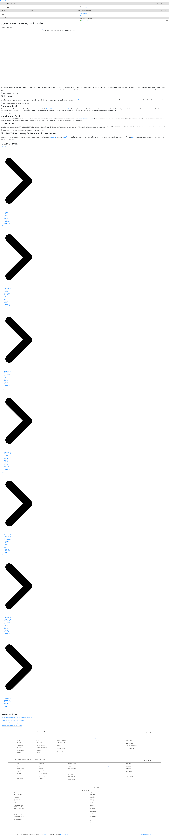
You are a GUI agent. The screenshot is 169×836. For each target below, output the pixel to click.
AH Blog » (19, 752)
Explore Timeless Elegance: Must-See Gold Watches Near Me (17, 717)
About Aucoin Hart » (21, 739)
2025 (3, 226)
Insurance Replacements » (42, 747)
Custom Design (40, 742)
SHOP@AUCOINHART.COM (131, 745)
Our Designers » (17, 800)
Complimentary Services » (42, 748)
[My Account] (161, 3)
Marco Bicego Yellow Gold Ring (80, 99)
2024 (3, 308)
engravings (65, 137)
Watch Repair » (39, 740)
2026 (3, 149)
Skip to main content (5, 0)
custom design (52, 137)
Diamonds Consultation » (41, 745)
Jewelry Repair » (40, 739)
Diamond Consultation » (94, 800)
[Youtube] (148, 732)
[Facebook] (142, 732)
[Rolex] (157, 7)
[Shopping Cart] (159, 3)
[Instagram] (146, 732)
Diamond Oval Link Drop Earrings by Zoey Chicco (58, 108)
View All (4, 147)
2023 (3, 389)
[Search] (166, 10)
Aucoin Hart (5, 136)
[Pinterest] (150, 732)
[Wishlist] (157, 3)
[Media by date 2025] (17, 180)
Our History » (19, 742)
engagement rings (62, 136)
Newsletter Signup (37, 731)
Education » (39, 752)
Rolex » (18, 748)
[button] (8, 7)
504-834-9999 (129, 740)
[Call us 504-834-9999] (6, 17)
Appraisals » (39, 744)
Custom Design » (93, 797)
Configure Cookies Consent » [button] (146, 834)
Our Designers (20, 747)
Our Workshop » (20, 744)
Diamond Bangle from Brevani (86, 118)
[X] (144, 732)
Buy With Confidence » (21, 740)
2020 (3, 636)
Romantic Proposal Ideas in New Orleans (12, 725)
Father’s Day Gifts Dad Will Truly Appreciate (13, 723)
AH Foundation (20, 745)
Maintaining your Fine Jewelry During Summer (13, 720)
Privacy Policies (20, 750)
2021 (3, 555)
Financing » (39, 750)
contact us (134, 137)
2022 (3, 472)
